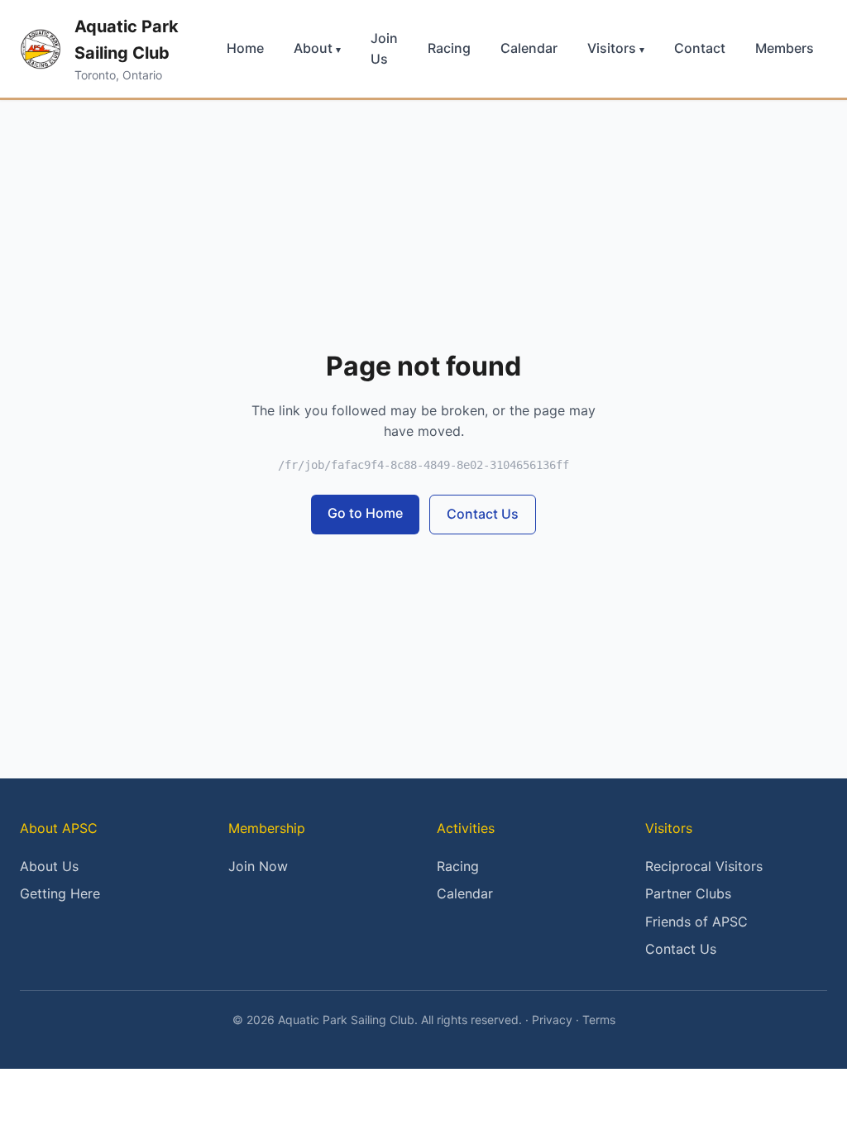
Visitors (615, 48)
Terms (598, 1020)
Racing (449, 48)
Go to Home (365, 513)
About (317, 48)
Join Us (384, 49)
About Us (49, 866)
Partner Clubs (688, 893)
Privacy (552, 1020)
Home (245, 48)
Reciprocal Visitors (704, 866)
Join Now (258, 866)
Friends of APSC (696, 921)
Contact (699, 48)
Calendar (528, 48)
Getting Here (60, 893)
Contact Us (483, 513)
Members (784, 48)
